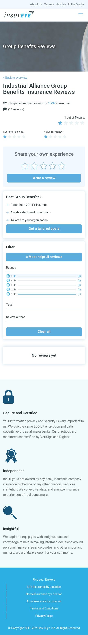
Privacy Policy (44, 615)
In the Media (76, 4)
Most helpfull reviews (45, 257)
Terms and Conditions (44, 608)
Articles (61, 4)
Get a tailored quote (44, 229)
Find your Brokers (44, 579)
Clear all (44, 332)
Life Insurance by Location (44, 586)
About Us (36, 4)
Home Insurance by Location (44, 594)
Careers (49, 4)
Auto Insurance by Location (44, 601)
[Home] (19, 14)
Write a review (44, 178)
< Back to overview (15, 77)
